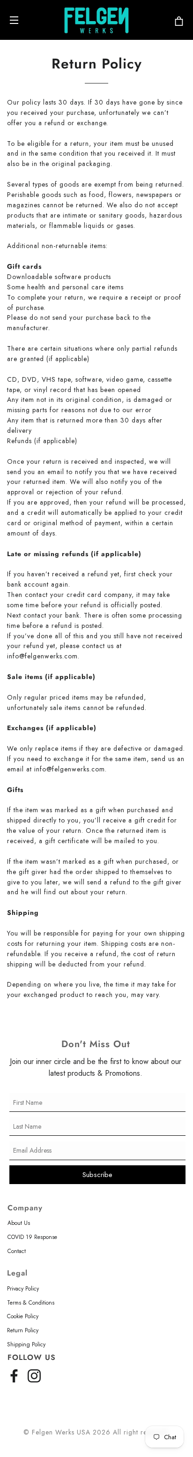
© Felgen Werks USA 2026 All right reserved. (96, 1432)
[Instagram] (34, 1374)
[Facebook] (14, 1374)
